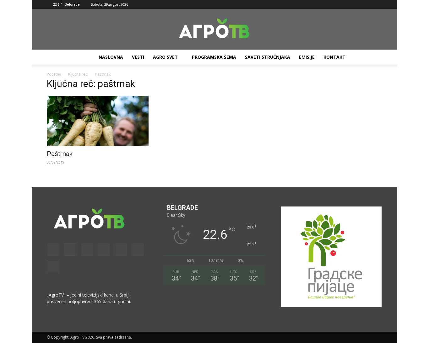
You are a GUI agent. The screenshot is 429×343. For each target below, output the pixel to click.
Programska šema (214, 57)
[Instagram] (325, 4)
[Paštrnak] (98, 121)
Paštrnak (60, 154)
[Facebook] (315, 4)
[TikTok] (356, 4)
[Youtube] (377, 4)
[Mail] (336, 4)
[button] (306, 4)
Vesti (138, 57)
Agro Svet (165, 57)
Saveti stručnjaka (267, 57)
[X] (367, 4)
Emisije (307, 57)
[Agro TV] (214, 29)
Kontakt (334, 57)
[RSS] (346, 4)
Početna (54, 74)
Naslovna (111, 57)
